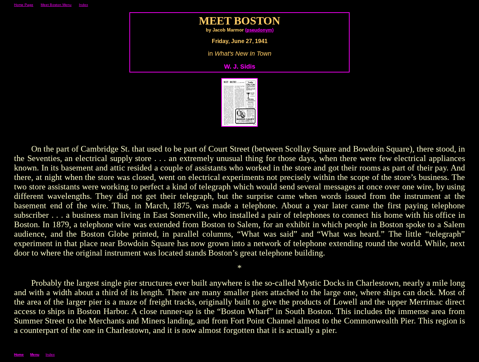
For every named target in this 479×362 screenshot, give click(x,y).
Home (19, 354)
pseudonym (259, 30)
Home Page (23, 5)
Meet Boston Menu (56, 5)
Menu (34, 354)
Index (83, 5)
